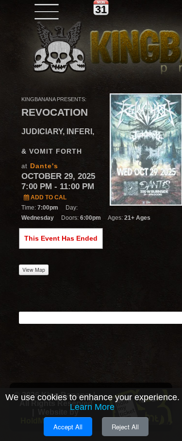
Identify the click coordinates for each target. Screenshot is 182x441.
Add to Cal (47, 197)
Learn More (92, 407)
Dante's (44, 166)
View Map (33, 269)
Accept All (68, 426)
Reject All (125, 426)
